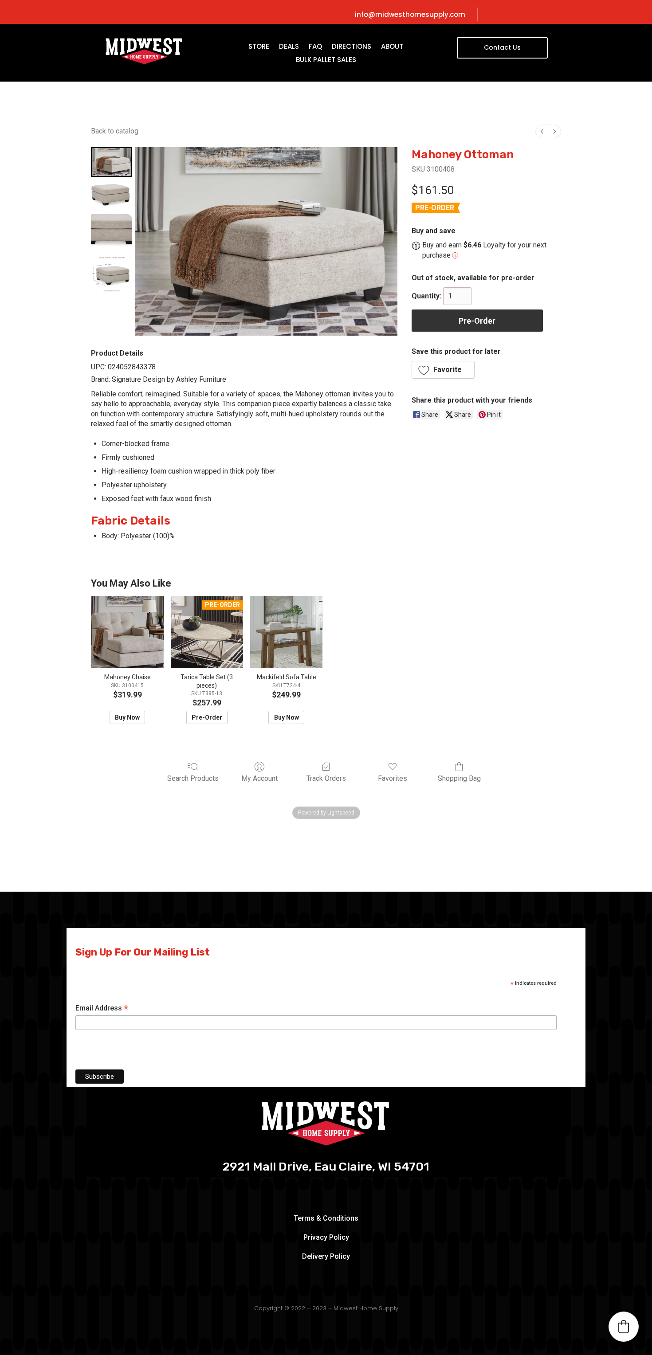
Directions (351, 47)
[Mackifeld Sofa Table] (286, 632)
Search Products (193, 778)
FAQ (315, 47)
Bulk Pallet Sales (326, 60)
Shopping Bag (459, 778)
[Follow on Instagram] (534, 14)
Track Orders (326, 778)
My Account (259, 778)
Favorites (392, 778)
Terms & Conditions (326, 1218)
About (392, 47)
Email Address (101, 1008)
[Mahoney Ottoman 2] (111, 230)
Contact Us (502, 47)
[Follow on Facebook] (519, 14)
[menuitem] (542, 131)
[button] (443, 370)
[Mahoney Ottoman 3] (111, 274)
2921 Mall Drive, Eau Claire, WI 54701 (326, 1167)
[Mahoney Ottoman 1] (111, 193)
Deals (289, 47)
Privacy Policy (326, 1237)
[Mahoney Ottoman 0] (111, 162)
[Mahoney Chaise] (127, 632)
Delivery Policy (326, 1256)
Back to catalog (114, 131)
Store (258, 47)
